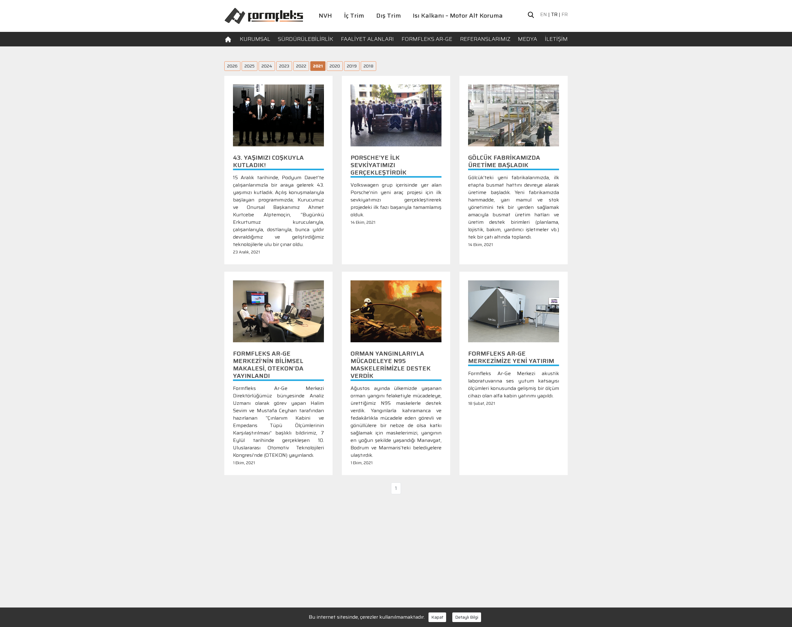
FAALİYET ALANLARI (367, 39)
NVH (325, 15)
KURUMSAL (255, 39)
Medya (527, 39)
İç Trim (354, 15)
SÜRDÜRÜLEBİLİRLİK (305, 39)
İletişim (556, 39)
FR (565, 14)
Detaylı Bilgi (466, 617)
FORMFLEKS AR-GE (427, 39)
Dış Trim (388, 15)
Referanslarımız (485, 39)
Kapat (437, 617)
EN (543, 14)
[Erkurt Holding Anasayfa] (263, 15)
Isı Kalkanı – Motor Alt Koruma (458, 15)
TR (554, 14)
